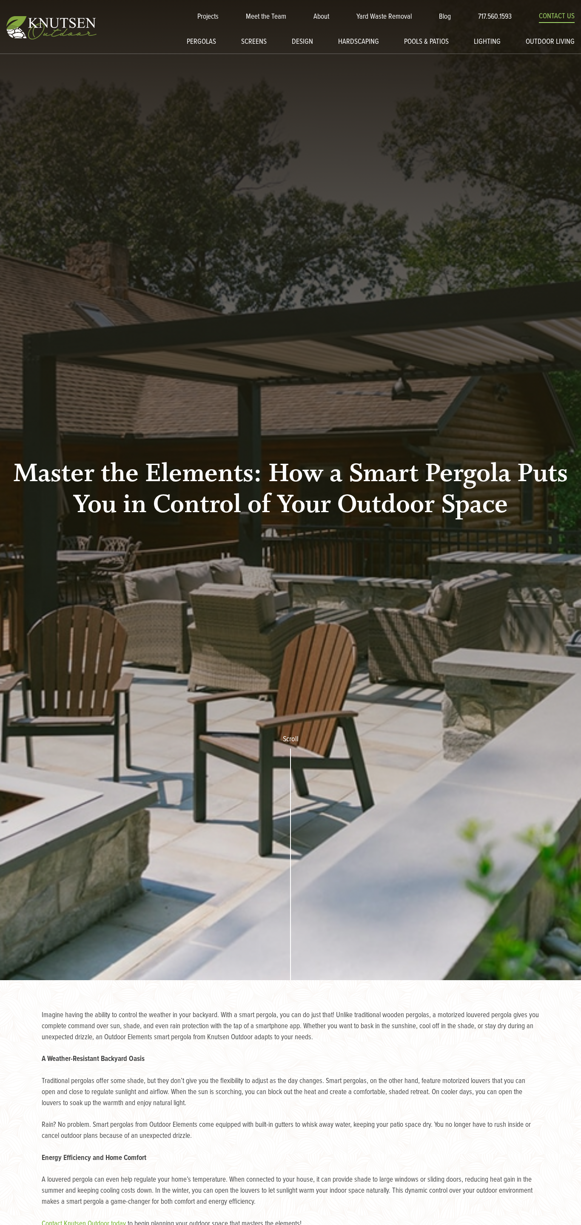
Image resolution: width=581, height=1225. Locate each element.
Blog (445, 17)
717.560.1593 (495, 17)
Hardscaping (358, 42)
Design (302, 42)
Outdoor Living (550, 42)
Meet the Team (266, 17)
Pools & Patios (426, 42)
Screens (254, 42)
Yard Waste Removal (384, 17)
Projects (208, 17)
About (321, 17)
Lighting (487, 42)
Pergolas (201, 42)
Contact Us (557, 16)
